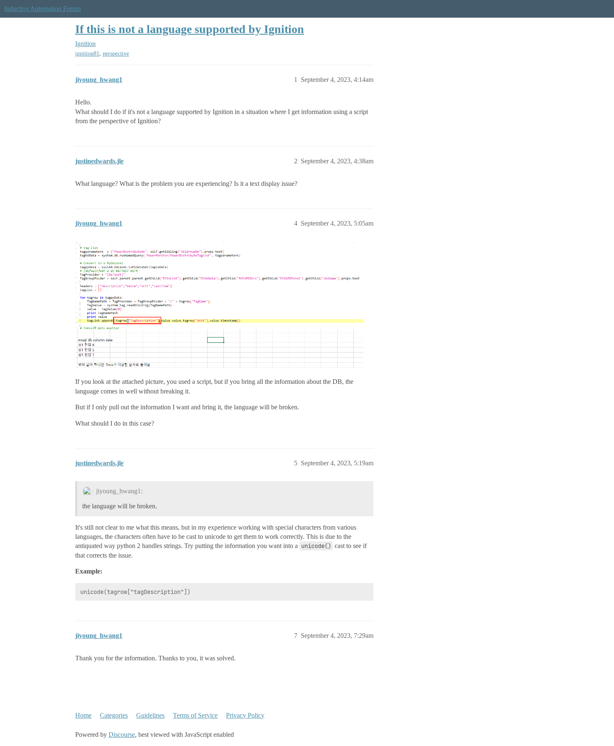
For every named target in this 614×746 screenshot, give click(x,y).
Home (83, 715)
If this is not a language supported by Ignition (189, 29)
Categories (114, 715)
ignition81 (87, 54)
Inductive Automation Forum (42, 8)
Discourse (122, 734)
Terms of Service (195, 715)
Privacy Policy (245, 715)
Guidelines (150, 715)
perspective (116, 54)
